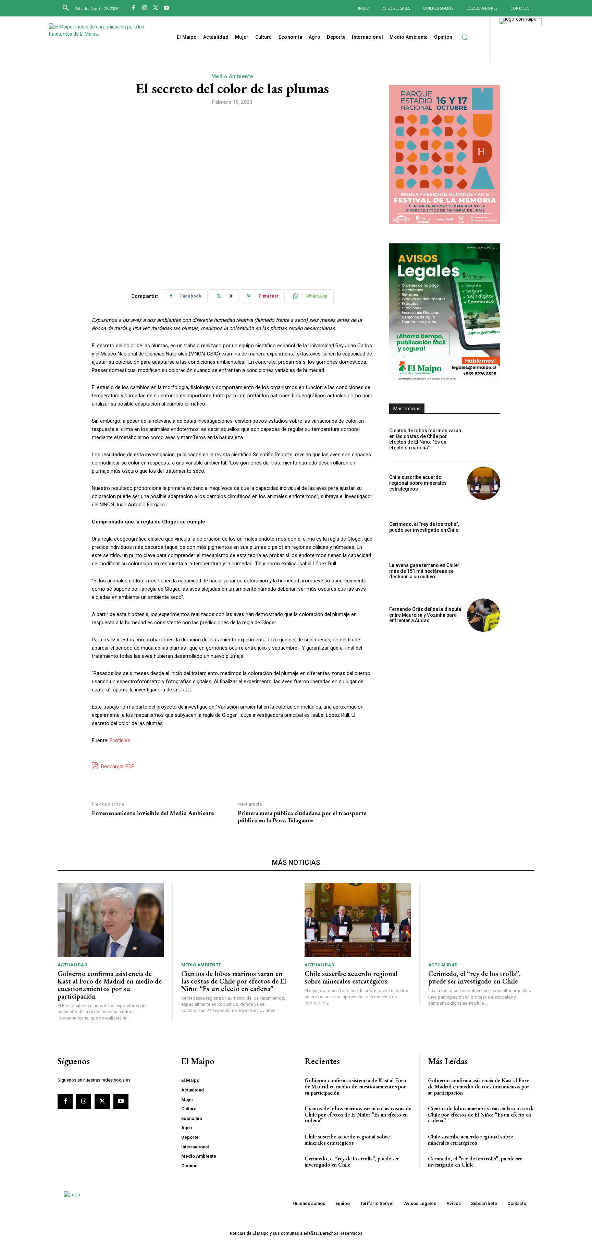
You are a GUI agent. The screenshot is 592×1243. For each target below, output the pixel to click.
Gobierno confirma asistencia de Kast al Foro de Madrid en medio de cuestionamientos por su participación (110, 985)
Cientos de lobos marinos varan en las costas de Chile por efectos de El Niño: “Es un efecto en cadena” (425, 439)
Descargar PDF (117, 766)
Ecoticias (120, 740)
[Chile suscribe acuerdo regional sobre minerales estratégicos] (483, 483)
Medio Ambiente (232, 76)
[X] (155, 8)
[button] (66, 8)
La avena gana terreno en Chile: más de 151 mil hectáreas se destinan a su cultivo (424, 571)
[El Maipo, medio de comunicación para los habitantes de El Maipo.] (103, 40)
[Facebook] (133, 8)
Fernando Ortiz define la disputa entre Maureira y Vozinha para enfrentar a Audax (425, 615)
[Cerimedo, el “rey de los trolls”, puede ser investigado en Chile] (483, 527)
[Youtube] (166, 8)
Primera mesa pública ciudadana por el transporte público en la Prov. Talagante (302, 816)
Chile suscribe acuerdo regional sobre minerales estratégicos (418, 483)
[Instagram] (144, 8)
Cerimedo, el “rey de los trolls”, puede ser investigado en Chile (424, 527)
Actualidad (72, 965)
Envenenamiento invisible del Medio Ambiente (153, 813)
